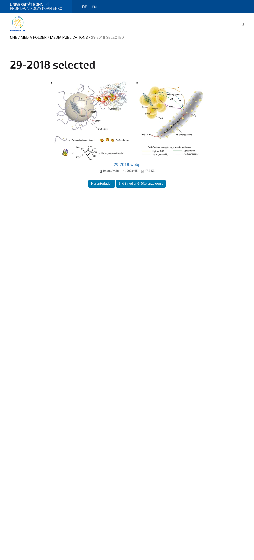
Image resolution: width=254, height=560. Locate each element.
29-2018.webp (127, 164)
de (84, 6)
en (94, 6)
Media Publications (69, 37)
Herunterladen (101, 183)
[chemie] (17, 23)
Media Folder (34, 37)
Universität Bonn (26, 4)
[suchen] (241, 27)
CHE (13, 37)
